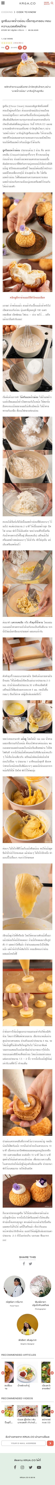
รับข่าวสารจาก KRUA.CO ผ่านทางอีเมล (27, 1437)
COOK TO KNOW (26, 12)
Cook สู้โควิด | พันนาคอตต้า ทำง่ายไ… (27, 1421)
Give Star (18, 43)
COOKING (7, 12)
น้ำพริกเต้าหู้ (24, 1385)
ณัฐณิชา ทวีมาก (17, 30)
